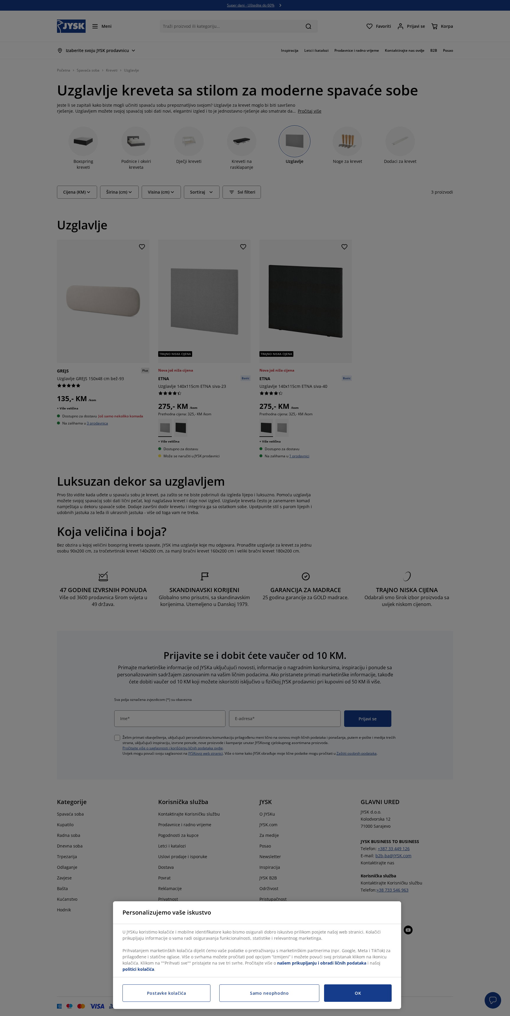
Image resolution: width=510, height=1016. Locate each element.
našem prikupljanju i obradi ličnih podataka (321, 963)
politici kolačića (138, 969)
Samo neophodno (269, 993)
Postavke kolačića (166, 993)
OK (358, 993)
